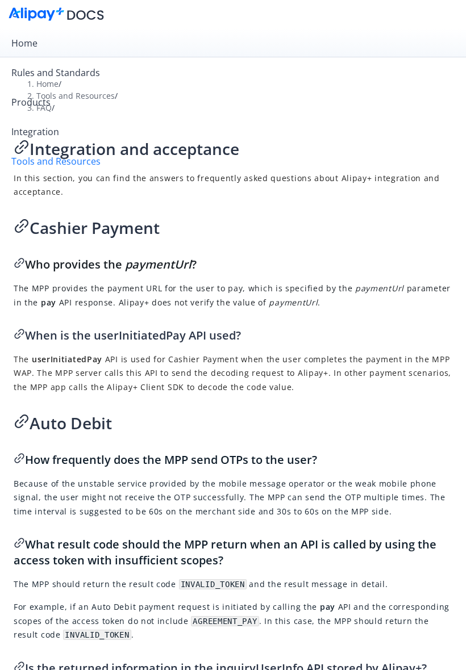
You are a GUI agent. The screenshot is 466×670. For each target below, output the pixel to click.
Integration (35, 131)
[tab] (233, 43)
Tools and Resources (56, 161)
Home (24, 43)
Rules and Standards (55, 72)
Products (31, 102)
